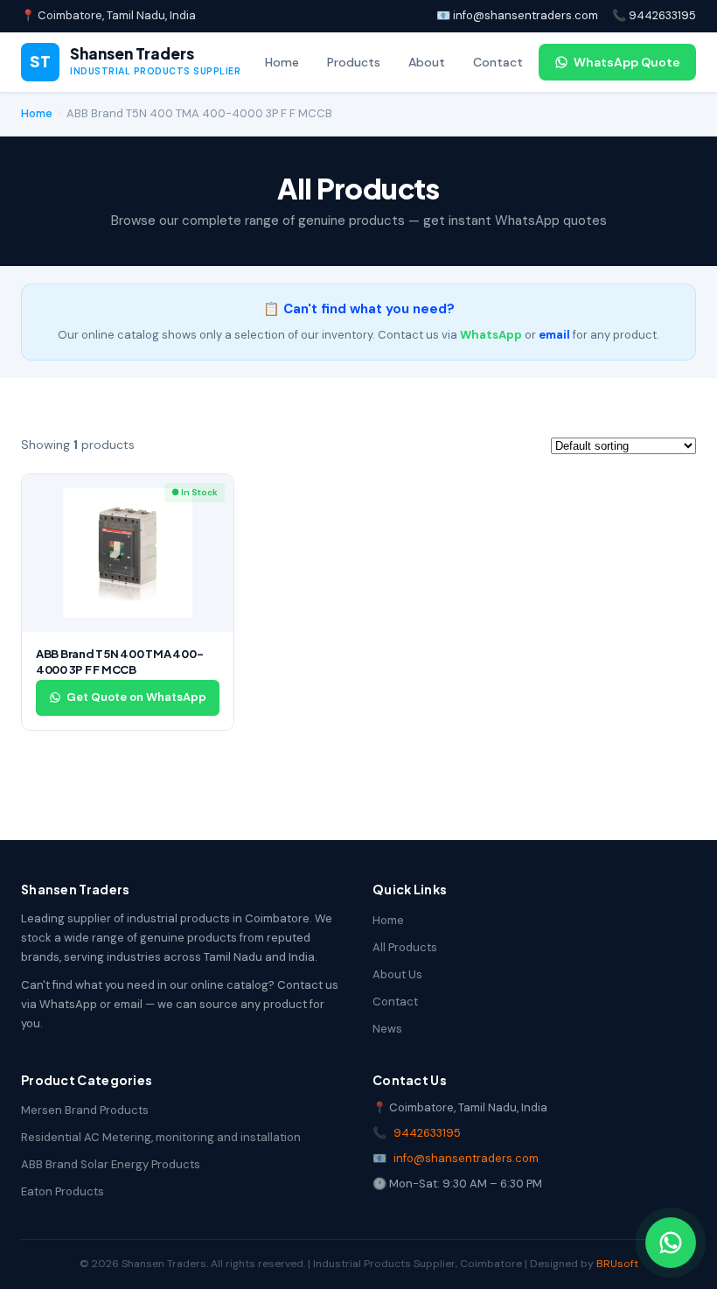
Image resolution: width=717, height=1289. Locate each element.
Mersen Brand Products (85, 1110)
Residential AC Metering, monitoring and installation (161, 1137)
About (426, 62)
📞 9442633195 (654, 15)
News (387, 1028)
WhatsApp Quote (627, 62)
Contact (498, 62)
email (554, 334)
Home (282, 62)
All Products (404, 947)
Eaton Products (62, 1191)
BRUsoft (617, 1264)
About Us (397, 974)
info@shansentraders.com (466, 1158)
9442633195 (427, 1132)
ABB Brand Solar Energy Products (110, 1164)
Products (353, 62)
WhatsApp (491, 334)
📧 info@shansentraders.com (517, 15)
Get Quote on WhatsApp (136, 697)
